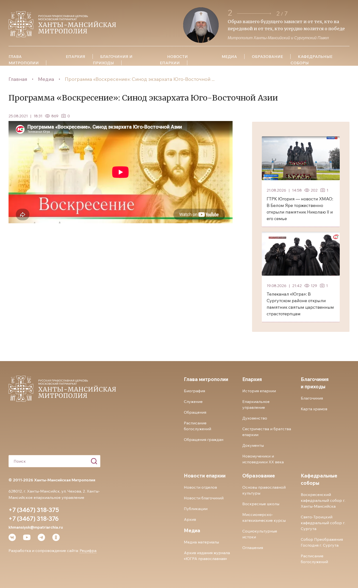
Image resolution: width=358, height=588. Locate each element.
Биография (194, 390)
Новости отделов (200, 487)
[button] (254, 13)
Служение (193, 401)
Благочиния (312, 398)
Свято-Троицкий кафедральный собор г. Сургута (323, 522)
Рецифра (88, 550)
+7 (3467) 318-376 (34, 518)
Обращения (195, 412)
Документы (253, 445)
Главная (18, 79)
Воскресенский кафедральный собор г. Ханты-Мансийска (323, 500)
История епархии (259, 390)
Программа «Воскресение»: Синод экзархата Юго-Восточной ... (140, 79)
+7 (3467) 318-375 (34, 509)
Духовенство (254, 418)
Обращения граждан (203, 439)
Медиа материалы (201, 542)
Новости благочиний (204, 497)
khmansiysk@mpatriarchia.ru (36, 527)
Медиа (46, 79)
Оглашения (252, 547)
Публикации (195, 508)
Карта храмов (314, 408)
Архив (190, 519)
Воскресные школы (260, 503)
